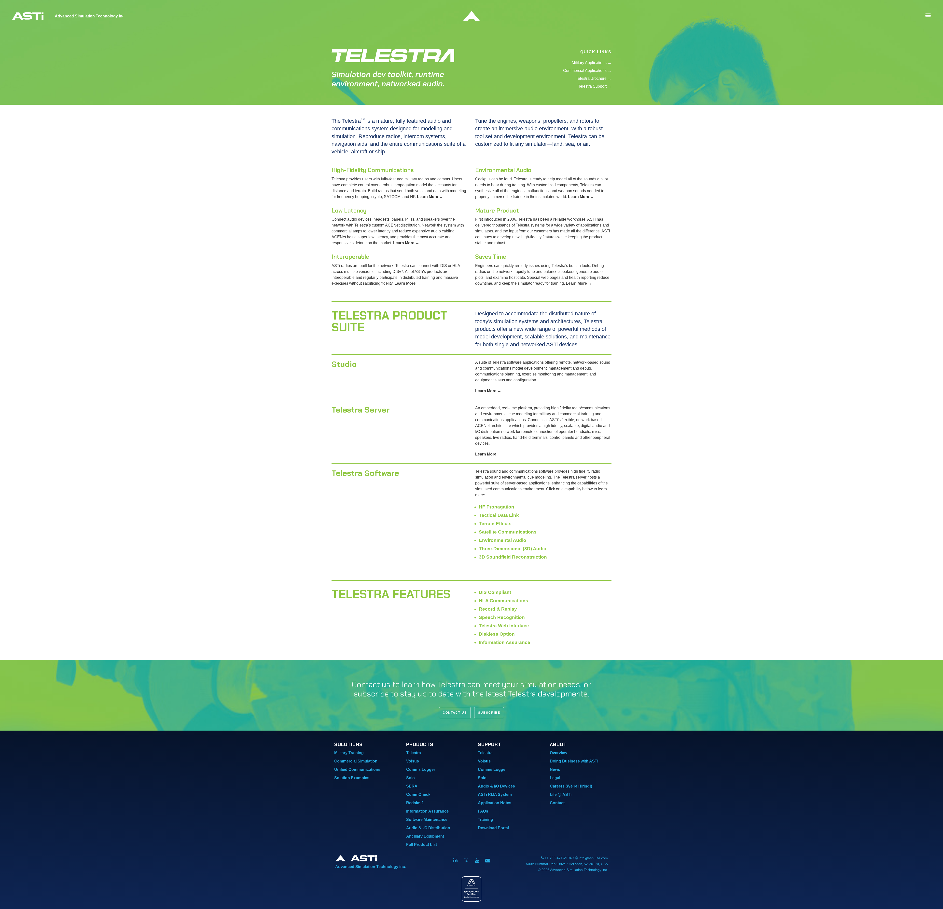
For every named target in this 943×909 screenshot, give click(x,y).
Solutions (348, 744)
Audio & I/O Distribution (428, 828)
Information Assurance (427, 811)
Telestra (413, 753)
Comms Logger (420, 769)
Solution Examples (351, 778)
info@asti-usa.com (593, 858)
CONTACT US (455, 712)
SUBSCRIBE (489, 712)
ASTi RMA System (495, 794)
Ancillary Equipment (425, 836)
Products (419, 744)
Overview (558, 753)
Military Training (349, 753)
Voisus (412, 761)
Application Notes (494, 803)
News (555, 769)
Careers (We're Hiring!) (571, 786)
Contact (557, 803)
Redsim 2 (415, 803)
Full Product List (421, 844)
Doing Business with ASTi (574, 761)
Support (489, 744)
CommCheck (418, 794)
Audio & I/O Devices (496, 786)
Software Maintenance (426, 819)
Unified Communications (357, 769)
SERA (411, 786)
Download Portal (493, 828)
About (558, 744)
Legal (555, 778)
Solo (410, 778)
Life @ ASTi (560, 794)
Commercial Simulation (355, 761)
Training (485, 819)
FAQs (483, 811)
